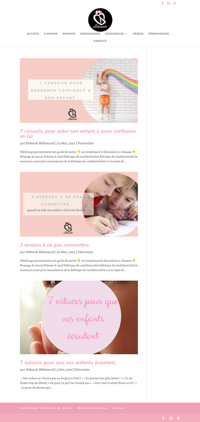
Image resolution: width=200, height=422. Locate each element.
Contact (100, 41)
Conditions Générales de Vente (46, 408)
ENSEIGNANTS (90, 34)
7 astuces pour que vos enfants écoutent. (68, 362)
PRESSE (138, 34)
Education (85, 252)
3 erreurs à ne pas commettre (54, 245)
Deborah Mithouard (40, 143)
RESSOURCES (114, 34)
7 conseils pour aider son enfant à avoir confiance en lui (78, 134)
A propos (51, 34)
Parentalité (86, 143)
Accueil (33, 34)
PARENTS (68, 34)
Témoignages (158, 34)
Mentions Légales (92, 408)
